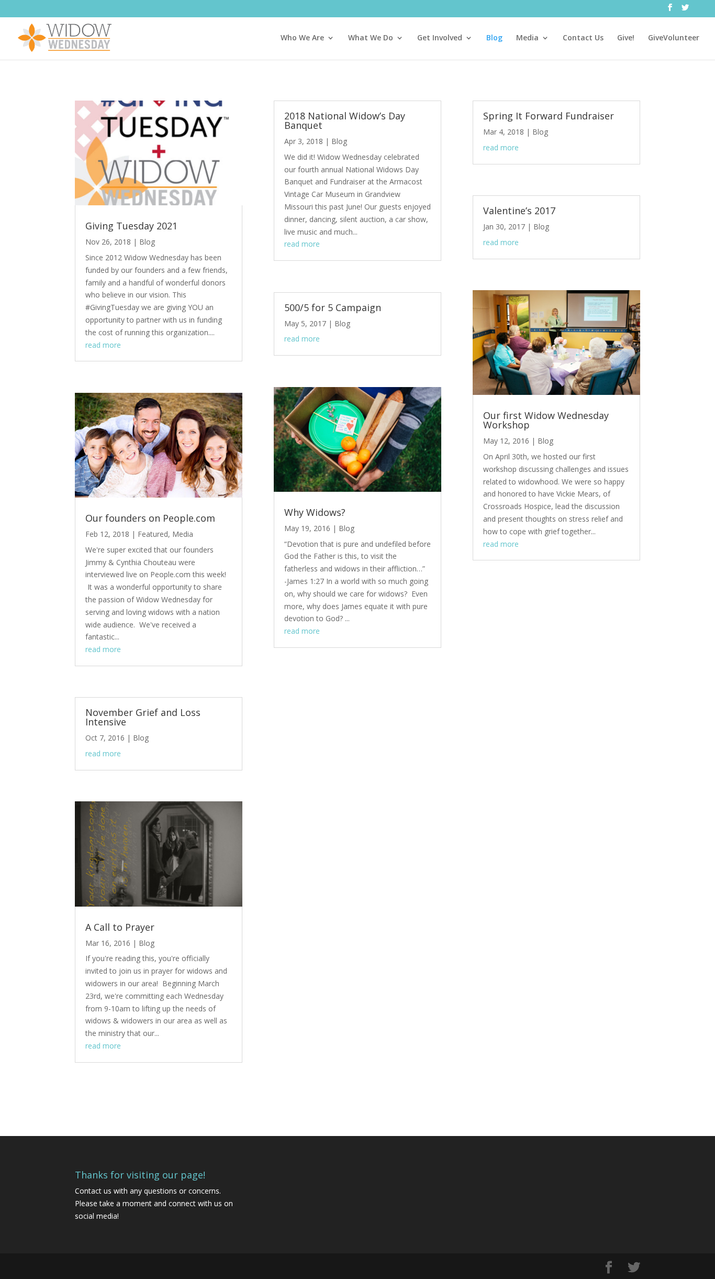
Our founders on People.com (150, 518)
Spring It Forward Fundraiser (548, 115)
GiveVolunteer (673, 38)
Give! (625, 38)
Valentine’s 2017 (519, 210)
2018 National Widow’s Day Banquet (344, 120)
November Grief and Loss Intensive (142, 717)
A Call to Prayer (119, 927)
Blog (494, 38)
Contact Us (583, 38)
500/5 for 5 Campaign (332, 307)
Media (527, 38)
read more (103, 345)
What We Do (370, 38)
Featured (153, 534)
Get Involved (439, 38)
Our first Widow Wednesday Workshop (546, 420)
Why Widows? (314, 512)
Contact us (93, 1191)
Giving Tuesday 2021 (131, 225)
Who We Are (302, 38)
